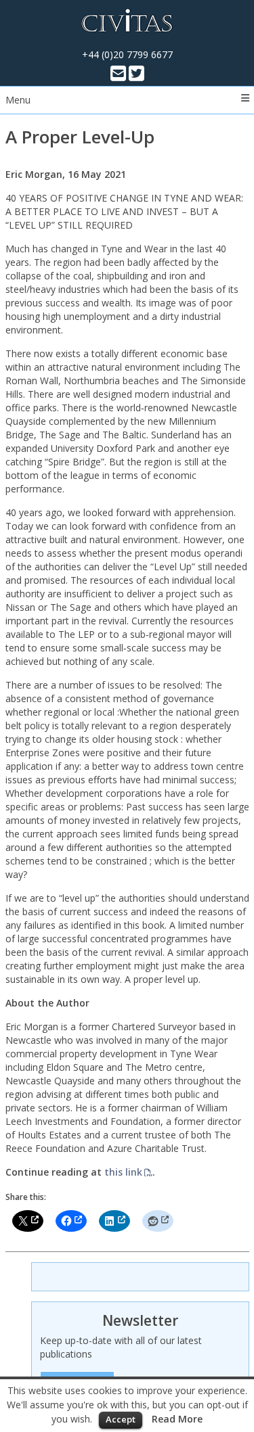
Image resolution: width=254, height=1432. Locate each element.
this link (123, 1171)
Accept (120, 1419)
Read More (177, 1418)
